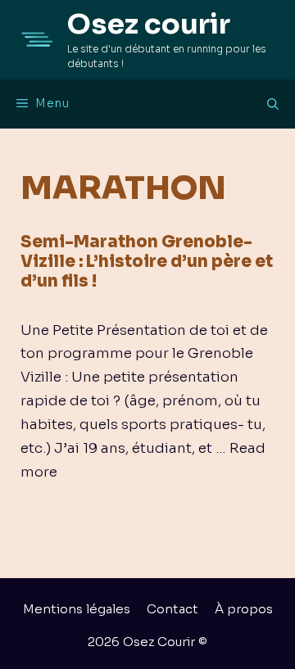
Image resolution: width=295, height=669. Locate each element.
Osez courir (148, 24)
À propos (244, 609)
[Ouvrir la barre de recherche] (273, 104)
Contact (172, 609)
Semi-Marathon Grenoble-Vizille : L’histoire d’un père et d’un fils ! (146, 262)
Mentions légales (76, 609)
